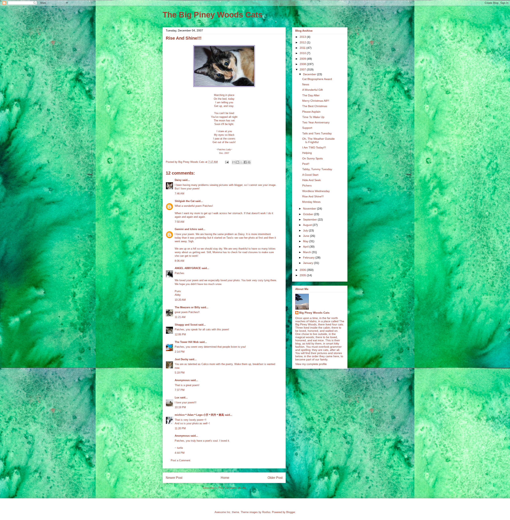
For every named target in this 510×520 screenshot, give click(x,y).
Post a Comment (180, 460)
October (308, 214)
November (310, 208)
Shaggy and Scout (186, 324)
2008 (303, 64)
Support (307, 127)
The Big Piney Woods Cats (212, 14)
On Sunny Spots (312, 158)
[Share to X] (241, 162)
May (306, 241)
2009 (303, 58)
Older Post (275, 477)
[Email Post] (227, 161)
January (308, 262)
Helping (307, 152)
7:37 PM (179, 389)
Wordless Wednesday (316, 191)
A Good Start (310, 174)
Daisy (178, 180)
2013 (303, 36)
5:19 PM (179, 372)
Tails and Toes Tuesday (317, 133)
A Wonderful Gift (312, 89)
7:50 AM (179, 221)
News (305, 84)
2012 (303, 42)
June (306, 235)
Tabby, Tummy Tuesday (317, 169)
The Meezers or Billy (187, 307)
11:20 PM (180, 428)
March (307, 252)
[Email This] (234, 162)
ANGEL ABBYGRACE (188, 268)
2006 (303, 269)
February (309, 257)
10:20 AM (180, 299)
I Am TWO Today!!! (314, 147)
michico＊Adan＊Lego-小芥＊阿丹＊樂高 (199, 414)
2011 (303, 47)
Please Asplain (311, 111)
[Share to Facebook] (245, 162)
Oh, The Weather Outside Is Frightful (318, 140)
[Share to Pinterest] (249, 162)
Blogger (290, 512)
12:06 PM (180, 334)
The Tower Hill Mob (187, 341)
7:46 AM (179, 193)
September (310, 219)
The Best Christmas (314, 106)
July (306, 230)
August (308, 224)
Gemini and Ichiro (186, 229)
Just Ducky (181, 359)
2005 (303, 275)
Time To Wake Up (313, 117)
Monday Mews (311, 201)
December (310, 74)
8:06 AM (179, 260)
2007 (303, 69)
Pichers (307, 185)
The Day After (311, 95)
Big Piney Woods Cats (314, 312)
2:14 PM (179, 351)
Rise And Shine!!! (313, 196)
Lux (177, 397)
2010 (303, 53)
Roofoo (266, 512)
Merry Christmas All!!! (315, 100)
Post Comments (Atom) (232, 487)
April (306, 246)
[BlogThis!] (238, 162)
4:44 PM (179, 452)
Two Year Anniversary (316, 122)
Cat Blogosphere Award (317, 79)
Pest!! (305, 163)
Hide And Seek (311, 180)
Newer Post (174, 477)
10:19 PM (180, 407)
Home (225, 477)
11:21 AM (180, 317)
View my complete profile (311, 364)
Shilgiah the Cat (184, 201)
